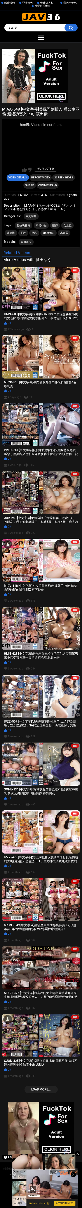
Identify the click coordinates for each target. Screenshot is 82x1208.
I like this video (24, 170)
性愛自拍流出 (43, 5)
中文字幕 (31, 216)
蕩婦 (55, 225)
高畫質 (64, 232)
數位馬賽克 (23, 225)
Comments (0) (47, 185)
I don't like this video (30, 170)
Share (29, 185)
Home (11, 1173)
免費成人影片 (48, 2)
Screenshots (63, 177)
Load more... (41, 1089)
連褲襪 (11, 232)
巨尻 (34, 232)
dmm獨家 (49, 232)
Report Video (40, 177)
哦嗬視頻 (9, 2)
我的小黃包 (70, 2)
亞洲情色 (27, 2)
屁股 (23, 232)
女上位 (67, 225)
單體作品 (41, 225)
